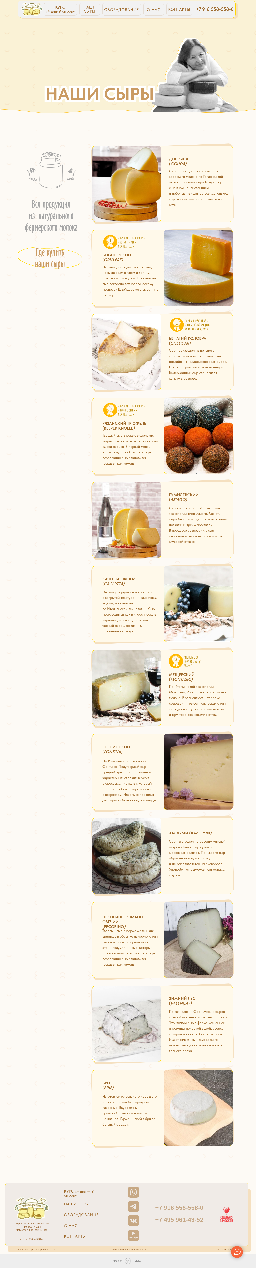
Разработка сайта (227, 1249)
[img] (31, 9)
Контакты (75, 1236)
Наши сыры (76, 1204)
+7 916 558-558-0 (215, 9)
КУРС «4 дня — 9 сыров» (79, 1193)
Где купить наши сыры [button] (50, 257)
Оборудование (81, 1214)
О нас (71, 1225)
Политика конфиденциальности (128, 1249)
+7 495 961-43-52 (179, 1219)
